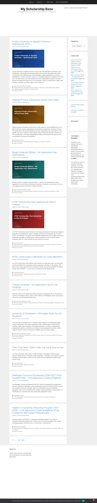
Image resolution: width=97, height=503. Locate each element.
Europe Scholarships (50, 87)
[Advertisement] (76, 22)
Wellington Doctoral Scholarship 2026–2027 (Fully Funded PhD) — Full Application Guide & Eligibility (37, 376)
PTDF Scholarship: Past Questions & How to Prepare (77, 84)
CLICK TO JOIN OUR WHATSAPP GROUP (76, 8)
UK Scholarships (34, 89)
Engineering (42, 87)
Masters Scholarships (39, 191)
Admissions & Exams (19, 140)
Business (36, 87)
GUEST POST (49, 2)
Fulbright (36, 428)
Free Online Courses (35, 335)
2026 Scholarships (18, 87)
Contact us (39, 2)
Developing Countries (29, 428)
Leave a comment (18, 90)
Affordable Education (29, 87)
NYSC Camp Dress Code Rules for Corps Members (37, 256)
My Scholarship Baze (37, 9)
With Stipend (52, 397)
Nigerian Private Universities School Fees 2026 (35, 100)
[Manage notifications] (94, 500)
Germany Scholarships (45, 244)
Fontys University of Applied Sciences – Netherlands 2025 (76, 61)
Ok (83, 500)
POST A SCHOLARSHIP (62, 2)
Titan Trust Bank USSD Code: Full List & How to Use (37, 347)
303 (19, 440)
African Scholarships (19, 335)
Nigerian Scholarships (24, 89)
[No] (95, 501)
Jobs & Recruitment (18, 243)
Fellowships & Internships (20, 426)
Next (23, 440)
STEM (57, 191)
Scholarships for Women (40, 274)
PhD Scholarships (27, 246)
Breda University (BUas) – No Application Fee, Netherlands (78, 76)
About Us (31, 2)
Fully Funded (37, 397)
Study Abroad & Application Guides (22, 86)
